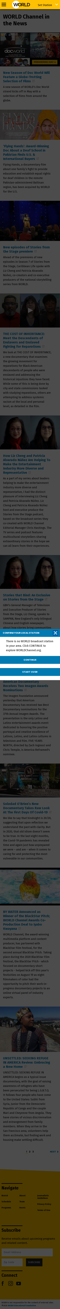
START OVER (30, 672)
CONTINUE (30, 659)
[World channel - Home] (21, 4)
